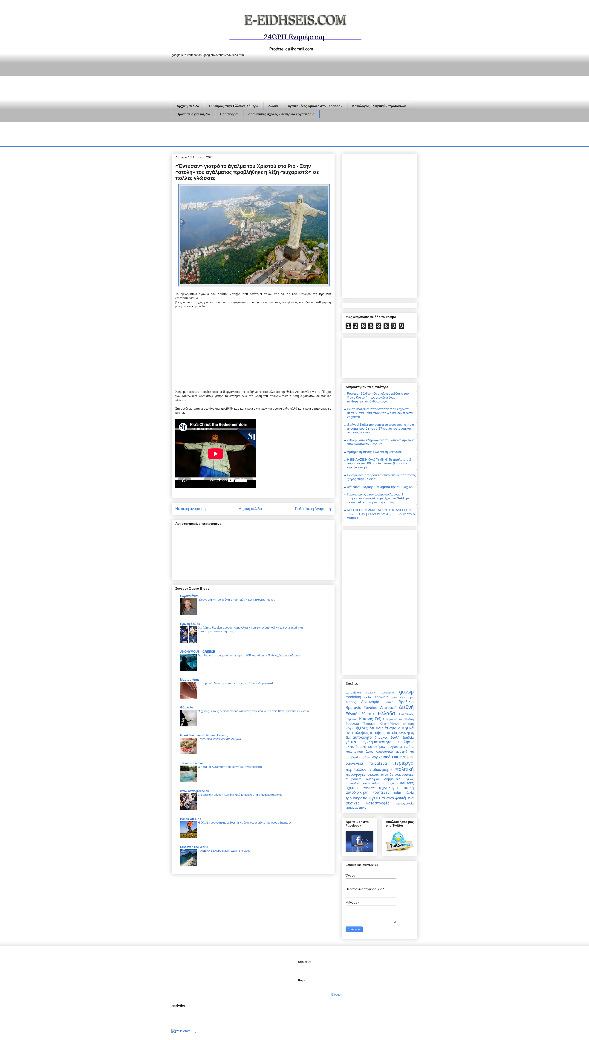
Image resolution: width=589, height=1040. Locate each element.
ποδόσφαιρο (381, 769)
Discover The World (194, 847)
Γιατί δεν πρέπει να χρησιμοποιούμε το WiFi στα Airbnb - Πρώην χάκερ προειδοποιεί (249, 655)
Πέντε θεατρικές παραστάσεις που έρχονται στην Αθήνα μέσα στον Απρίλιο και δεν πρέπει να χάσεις (380, 413)
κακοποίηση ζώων (359, 751)
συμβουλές (404, 774)
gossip (406, 692)
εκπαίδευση (356, 746)
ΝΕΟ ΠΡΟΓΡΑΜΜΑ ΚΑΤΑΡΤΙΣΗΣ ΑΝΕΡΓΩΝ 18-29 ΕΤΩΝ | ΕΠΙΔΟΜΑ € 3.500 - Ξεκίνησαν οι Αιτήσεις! (381, 514)
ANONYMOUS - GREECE (197, 651)
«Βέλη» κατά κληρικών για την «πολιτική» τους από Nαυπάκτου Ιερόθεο (380, 442)
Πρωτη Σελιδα (190, 624)
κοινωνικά (384, 751)
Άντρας (351, 702)
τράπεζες (381, 792)
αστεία (391, 733)
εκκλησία (406, 742)
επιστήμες (377, 746)
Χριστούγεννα (389, 723)
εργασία (395, 746)
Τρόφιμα (369, 723)
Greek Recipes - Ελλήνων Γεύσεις (204, 735)
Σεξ (378, 719)
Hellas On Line (190, 819)
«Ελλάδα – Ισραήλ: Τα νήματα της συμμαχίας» (380, 487)
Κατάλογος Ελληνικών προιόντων (379, 106)
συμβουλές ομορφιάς (363, 779)
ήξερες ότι (365, 728)
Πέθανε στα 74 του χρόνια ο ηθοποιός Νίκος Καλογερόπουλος (236, 599)
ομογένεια (354, 763)
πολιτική (404, 769)
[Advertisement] (255, 135)
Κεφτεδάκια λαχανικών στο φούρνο (219, 739)
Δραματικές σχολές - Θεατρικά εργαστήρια (281, 114)
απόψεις (377, 733)
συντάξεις (389, 783)
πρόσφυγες (356, 774)
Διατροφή (388, 707)
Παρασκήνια (189, 596)
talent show (399, 697)
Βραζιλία (406, 702)
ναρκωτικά (381, 757)
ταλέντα (369, 788)
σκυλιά (373, 774)
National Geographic (380, 692)
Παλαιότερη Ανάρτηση (313, 509)
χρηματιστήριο (356, 807)
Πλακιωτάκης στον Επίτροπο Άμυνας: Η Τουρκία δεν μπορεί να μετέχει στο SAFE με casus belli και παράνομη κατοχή (378, 498)
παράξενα (378, 763)
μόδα (366, 757)
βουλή (394, 737)
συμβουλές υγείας (399, 779)
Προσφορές (229, 114)
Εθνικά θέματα (360, 714)
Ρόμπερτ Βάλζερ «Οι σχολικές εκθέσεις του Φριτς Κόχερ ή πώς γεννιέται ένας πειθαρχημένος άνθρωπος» (378, 397)
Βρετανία (353, 707)
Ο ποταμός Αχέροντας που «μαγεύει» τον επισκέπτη (230, 767)
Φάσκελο (186, 707)
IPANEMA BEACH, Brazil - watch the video (224, 850)
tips (411, 697)
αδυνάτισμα (386, 728)
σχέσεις (352, 788)
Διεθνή (406, 707)
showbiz (381, 697)
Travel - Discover (192, 763)
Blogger (336, 994)
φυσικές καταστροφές (367, 803)
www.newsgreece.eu (194, 791)
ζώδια (409, 746)
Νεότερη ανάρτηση (190, 509)
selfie (368, 697)
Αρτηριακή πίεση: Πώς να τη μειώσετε (374, 452)
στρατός (387, 774)
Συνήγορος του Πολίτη (398, 719)
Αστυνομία (370, 702)
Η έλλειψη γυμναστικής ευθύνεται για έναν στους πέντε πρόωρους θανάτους (245, 822)
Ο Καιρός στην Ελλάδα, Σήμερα (233, 106)
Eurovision (353, 692)
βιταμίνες (381, 737)
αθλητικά (406, 728)
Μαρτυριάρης (189, 679)
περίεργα (403, 763)
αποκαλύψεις (357, 733)
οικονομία (403, 757)
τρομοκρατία (356, 798)
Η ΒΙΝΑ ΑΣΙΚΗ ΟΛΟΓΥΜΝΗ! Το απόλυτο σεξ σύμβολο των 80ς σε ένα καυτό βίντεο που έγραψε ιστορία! (379, 463)
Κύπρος (366, 719)
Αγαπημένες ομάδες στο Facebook (315, 106)
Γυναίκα (371, 707)
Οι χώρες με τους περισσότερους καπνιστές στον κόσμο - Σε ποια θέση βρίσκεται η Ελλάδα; (253, 711)
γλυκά (351, 742)
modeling (353, 697)
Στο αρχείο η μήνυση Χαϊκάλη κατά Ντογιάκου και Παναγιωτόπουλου (240, 794)
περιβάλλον (356, 769)
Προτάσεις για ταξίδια (193, 114)
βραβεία (408, 737)
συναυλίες (353, 783)
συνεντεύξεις (371, 783)
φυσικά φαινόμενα (398, 798)
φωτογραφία (405, 803)
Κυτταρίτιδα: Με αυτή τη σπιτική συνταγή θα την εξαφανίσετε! (235, 683)
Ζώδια (273, 106)
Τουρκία (352, 723)
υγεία (374, 798)
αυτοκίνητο (362, 737)
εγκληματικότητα (377, 742)
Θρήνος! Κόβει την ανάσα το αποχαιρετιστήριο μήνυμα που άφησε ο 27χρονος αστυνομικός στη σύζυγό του (380, 428)
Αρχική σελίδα (188, 106)
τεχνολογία (388, 788)
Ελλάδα (386, 713)
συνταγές (405, 783)
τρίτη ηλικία (404, 792)
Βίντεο (388, 702)
